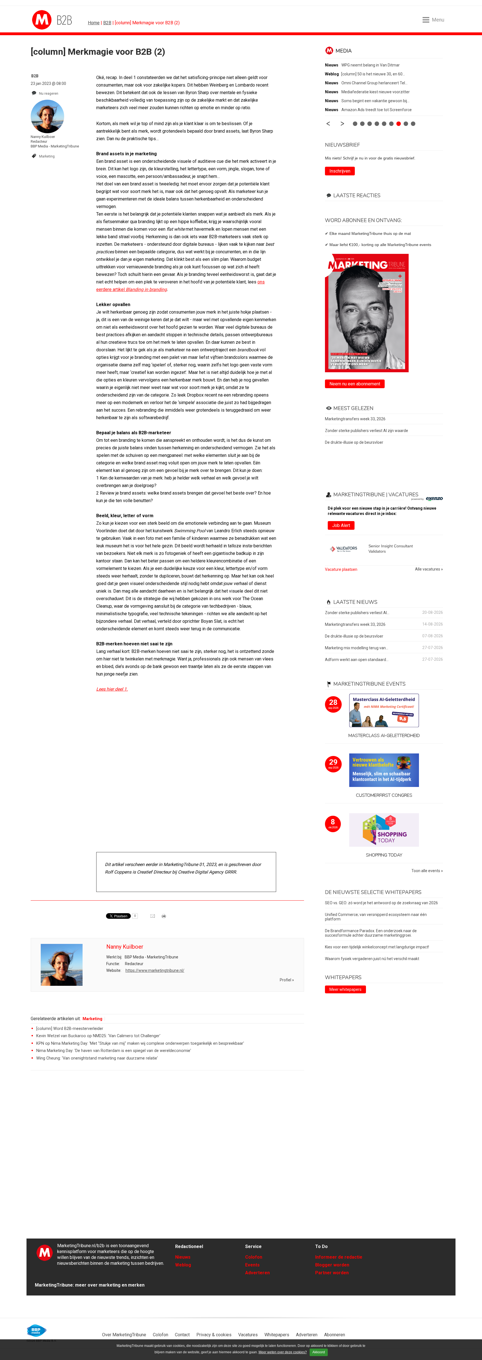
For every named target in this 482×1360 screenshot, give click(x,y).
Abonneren (334, 1334)
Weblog (183, 1265)
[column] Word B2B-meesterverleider (69, 1028)
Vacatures (248, 1334)
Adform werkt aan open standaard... (357, 659)
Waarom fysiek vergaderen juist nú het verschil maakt (372, 958)
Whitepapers (276, 1334)
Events (252, 1265)
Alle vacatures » (429, 569)
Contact (182, 1334)
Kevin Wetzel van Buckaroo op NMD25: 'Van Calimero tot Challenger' (98, 1036)
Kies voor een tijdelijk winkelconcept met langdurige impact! (377, 947)
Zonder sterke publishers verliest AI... (357, 612)
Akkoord (318, 1352)
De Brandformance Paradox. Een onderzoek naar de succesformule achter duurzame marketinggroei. (371, 933)
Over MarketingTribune (124, 1334)
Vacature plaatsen (341, 569)
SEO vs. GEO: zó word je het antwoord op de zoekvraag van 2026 (381, 903)
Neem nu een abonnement (354, 383)
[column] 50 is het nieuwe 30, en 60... (373, 74)
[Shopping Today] (384, 830)
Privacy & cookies (214, 1334)
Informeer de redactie (338, 1257)
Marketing (47, 156)
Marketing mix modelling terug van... (356, 648)
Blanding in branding (146, 289)
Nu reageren (48, 93)
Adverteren (257, 1272)
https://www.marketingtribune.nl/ (155, 970)
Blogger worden (332, 1265)
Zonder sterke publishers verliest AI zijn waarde (366, 430)
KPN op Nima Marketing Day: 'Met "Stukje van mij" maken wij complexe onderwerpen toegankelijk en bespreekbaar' (140, 1043)
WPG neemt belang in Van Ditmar (370, 65)
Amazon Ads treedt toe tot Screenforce (376, 110)
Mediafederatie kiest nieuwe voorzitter (375, 92)
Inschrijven (339, 171)
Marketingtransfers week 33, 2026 (355, 419)
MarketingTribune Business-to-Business (53, 20)
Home (94, 22)
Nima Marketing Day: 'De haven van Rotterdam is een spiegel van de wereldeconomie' (113, 1050)
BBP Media (36, 1331)
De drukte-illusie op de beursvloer (354, 442)
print (164, 918)
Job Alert (341, 525)
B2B (107, 22)
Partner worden (332, 1272)
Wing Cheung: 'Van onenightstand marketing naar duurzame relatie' (97, 1058)
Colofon (253, 1257)
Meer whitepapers (345, 989)
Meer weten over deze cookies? (283, 1352)
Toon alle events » (427, 871)
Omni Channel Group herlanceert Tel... (374, 83)
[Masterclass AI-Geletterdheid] (384, 711)
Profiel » (287, 980)
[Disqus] (167, 1154)
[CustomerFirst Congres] (384, 770)
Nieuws (183, 1257)
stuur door (153, 918)
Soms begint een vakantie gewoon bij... (375, 101)
